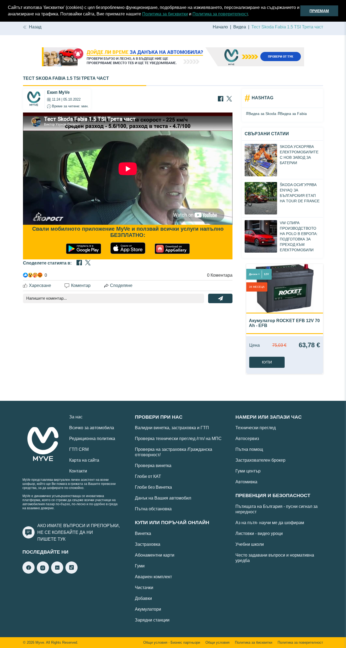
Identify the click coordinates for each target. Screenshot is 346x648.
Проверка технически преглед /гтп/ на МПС (178, 438)
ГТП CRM (79, 449)
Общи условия (217, 642)
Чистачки (144, 587)
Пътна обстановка (153, 509)
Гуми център (248, 471)
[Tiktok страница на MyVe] (71, 572)
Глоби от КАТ (148, 476)
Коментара (219, 275)
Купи (267, 362)
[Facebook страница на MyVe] (28, 572)
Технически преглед (255, 427)
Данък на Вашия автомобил (163, 498)
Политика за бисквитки (165, 14)
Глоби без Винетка (153, 487)
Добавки (143, 598)
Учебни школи (249, 544)
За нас (75, 417)
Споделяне (121, 285)
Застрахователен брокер (260, 460)
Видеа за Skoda (262, 113)
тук (61, 539)
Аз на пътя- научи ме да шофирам (269, 522)
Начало (220, 27)
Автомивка (246, 482)
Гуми (140, 566)
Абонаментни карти (154, 555)
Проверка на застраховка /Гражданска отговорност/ (173, 452)
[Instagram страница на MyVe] (43, 572)
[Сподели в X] (229, 99)
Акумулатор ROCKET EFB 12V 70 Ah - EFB (284, 323)
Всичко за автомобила (91, 427)
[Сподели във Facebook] (220, 99)
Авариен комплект (153, 576)
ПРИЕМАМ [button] (319, 11)
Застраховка (147, 544)
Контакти (78, 471)
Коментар (81, 285)
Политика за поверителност (220, 14)
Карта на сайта (84, 460)
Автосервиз (247, 438)
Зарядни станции (152, 620)
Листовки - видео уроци (259, 533)
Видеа (239, 27)
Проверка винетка (153, 465)
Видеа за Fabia (293, 113)
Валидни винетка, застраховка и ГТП (172, 427)
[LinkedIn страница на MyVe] (57, 572)
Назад (35, 27)
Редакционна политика (92, 438)
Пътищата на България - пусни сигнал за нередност (276, 509)
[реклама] (173, 57)
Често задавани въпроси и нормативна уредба (274, 558)
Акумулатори (148, 609)
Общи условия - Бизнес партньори (171, 642)
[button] (250, 14)
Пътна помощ (249, 449)
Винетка (143, 533)
